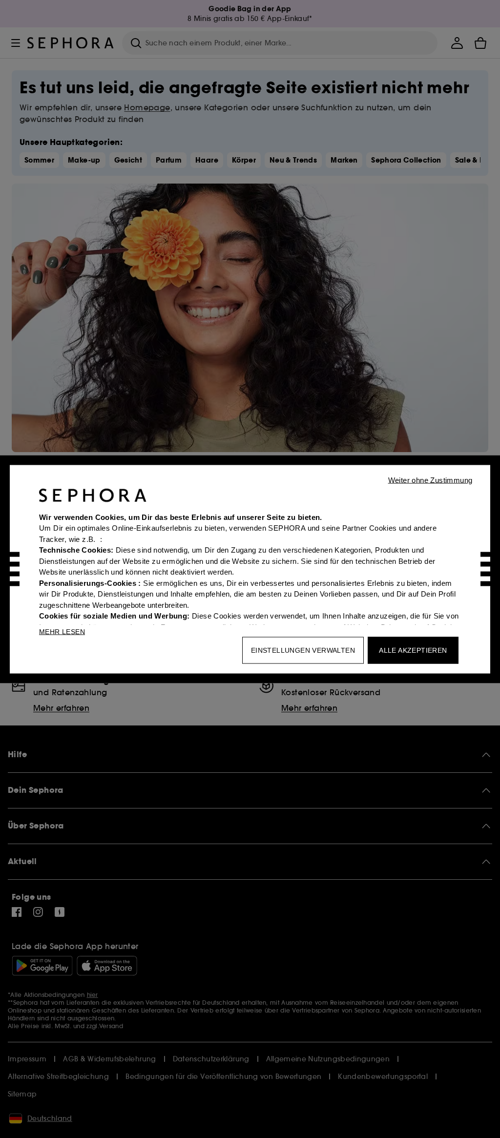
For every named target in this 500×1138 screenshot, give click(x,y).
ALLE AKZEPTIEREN (413, 650)
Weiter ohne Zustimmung (430, 480)
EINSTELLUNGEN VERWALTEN (303, 650)
